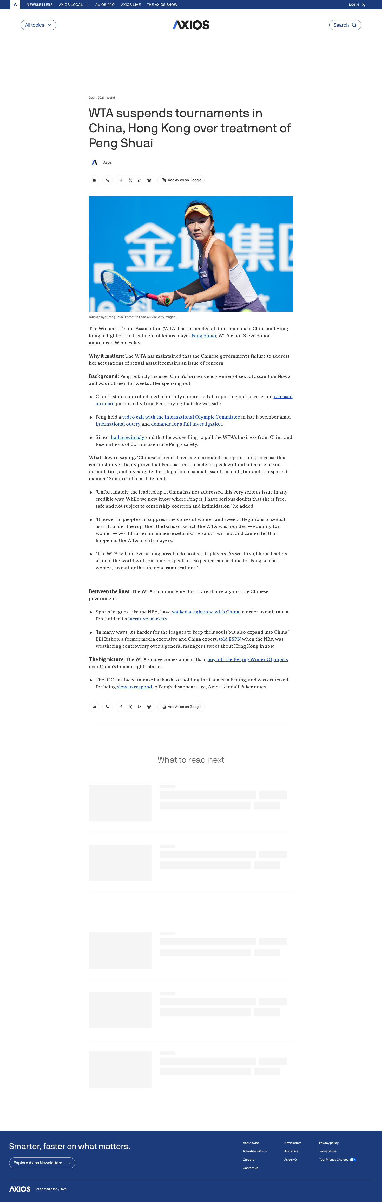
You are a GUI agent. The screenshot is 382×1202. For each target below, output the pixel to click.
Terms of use (328, 1151)
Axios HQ (290, 1159)
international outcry (118, 424)
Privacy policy (329, 1142)
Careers (248, 1159)
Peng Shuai (204, 336)
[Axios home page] (15, 4)
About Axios (251, 1142)
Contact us (250, 1167)
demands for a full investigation (186, 424)
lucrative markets (147, 619)
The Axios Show (162, 5)
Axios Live (131, 5)
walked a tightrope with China (205, 612)
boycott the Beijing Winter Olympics (248, 659)
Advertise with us (255, 1151)
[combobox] (74, 4)
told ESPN (230, 639)
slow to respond (134, 687)
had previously (128, 437)
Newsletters (40, 5)
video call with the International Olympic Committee (181, 417)
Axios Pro (105, 5)
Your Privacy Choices (333, 1159)
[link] (94, 180)
